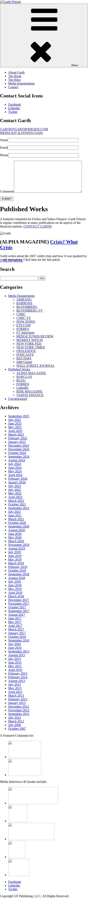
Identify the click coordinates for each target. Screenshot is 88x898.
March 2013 (16, 695)
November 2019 (18, 545)
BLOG (21, 380)
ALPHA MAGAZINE (31, 373)
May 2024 (14, 471)
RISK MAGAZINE (29, 391)
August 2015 (16, 655)
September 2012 (18, 714)
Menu (74, 65)
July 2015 (14, 658)
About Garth (16, 72)
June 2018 (14, 585)
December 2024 (18, 445)
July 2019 (14, 552)
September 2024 (18, 456)
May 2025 (14, 427)
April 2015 (15, 670)
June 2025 (14, 423)
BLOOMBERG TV (29, 310)
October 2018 (17, 570)
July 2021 (14, 511)
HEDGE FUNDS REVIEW (34, 336)
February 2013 (17, 699)
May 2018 (14, 589)
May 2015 (14, 666)
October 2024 (17, 453)
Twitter (12, 112)
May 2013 (14, 688)
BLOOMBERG (26, 307)
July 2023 (14, 486)
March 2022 (16, 500)
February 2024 (17, 478)
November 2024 (18, 449)
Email (4, 147)
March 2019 (16, 563)
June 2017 (14, 618)
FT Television (25, 332)
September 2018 (18, 574)
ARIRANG (24, 299)
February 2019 (17, 567)
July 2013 (14, 684)
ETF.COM (23, 325)
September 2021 (18, 508)
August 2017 (16, 614)
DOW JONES (25, 321)
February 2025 (17, 438)
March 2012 (16, 721)
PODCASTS (25, 354)
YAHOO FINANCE (30, 395)
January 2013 (17, 703)
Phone (4, 155)
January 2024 (17, 482)
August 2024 (16, 460)
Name (4, 140)
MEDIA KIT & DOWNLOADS (21, 133)
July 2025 (14, 420)
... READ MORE (11, 260)
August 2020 (16, 530)
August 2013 (16, 681)
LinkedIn (22, 387)
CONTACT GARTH (38, 226)
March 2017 (16, 629)
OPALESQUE (26, 351)
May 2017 (14, 622)
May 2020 (14, 537)
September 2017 (18, 611)
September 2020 (18, 526)
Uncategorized (17, 398)
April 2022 (15, 497)
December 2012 (18, 706)
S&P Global (24, 362)
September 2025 (18, 416)
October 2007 (17, 728)
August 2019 (16, 548)
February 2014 (17, 677)
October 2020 (17, 522)
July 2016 (14, 644)
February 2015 (17, 673)
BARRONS (24, 303)
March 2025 (16, 434)
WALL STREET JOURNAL (35, 365)
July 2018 (14, 581)
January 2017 (17, 633)
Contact (13, 87)
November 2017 (18, 603)
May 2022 (14, 493)
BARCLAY (24, 376)
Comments (7, 191)
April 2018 (15, 592)
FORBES (22, 329)
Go (42, 278)
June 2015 (14, 662)
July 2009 (14, 725)
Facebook (14, 104)
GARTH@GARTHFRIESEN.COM (24, 129)
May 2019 (14, 559)
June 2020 (14, 533)
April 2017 (15, 625)
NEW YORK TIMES (30, 347)
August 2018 (16, 578)
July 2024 (14, 464)
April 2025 (15, 431)
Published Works (19, 369)
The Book (14, 76)
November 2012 (18, 710)
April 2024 (15, 475)
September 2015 (18, 651)
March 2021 (16, 519)
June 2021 (14, 515)
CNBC (21, 314)
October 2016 (17, 636)
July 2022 (14, 489)
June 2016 (14, 647)
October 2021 (17, 504)
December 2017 (18, 600)
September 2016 (18, 640)
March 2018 (16, 596)
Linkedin (14, 108)
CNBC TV (23, 318)
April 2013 (15, 692)
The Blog (14, 79)
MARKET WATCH (29, 340)
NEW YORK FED (28, 343)
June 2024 (14, 467)
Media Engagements (21, 83)
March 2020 (16, 541)
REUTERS (23, 358)
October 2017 (17, 607)
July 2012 (14, 717)
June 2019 (14, 556)
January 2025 (17, 442)
